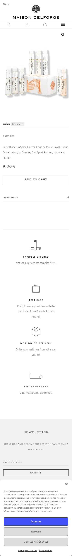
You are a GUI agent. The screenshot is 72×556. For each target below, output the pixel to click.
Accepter (36, 521)
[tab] (36, 197)
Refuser (36, 531)
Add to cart (36, 179)
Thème (7, 124)
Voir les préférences (36, 541)
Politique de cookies (27, 550)
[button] (66, 484)
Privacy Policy (45, 550)
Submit (36, 472)
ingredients (10, 197)
